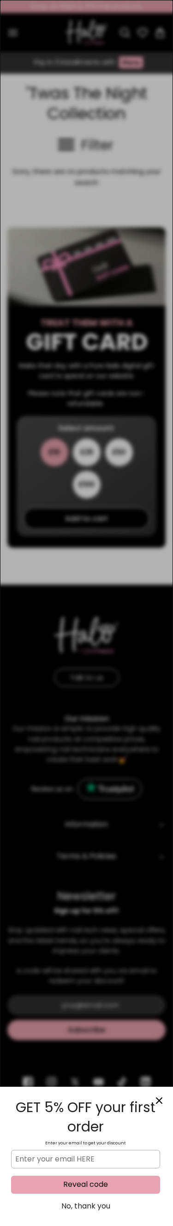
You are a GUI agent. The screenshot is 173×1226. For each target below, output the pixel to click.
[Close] (159, 1100)
